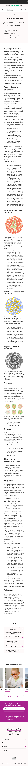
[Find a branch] (25, 9)
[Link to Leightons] (9, 9)
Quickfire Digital (22, 763)
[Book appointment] (23, 9)
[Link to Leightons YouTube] (18, 734)
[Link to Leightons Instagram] (12, 734)
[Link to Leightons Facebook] (10, 734)
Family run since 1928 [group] (14, 2)
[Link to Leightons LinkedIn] (15, 734)
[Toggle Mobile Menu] (2, 9)
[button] (5, 696)
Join (14, 713)
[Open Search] (21, 9)
